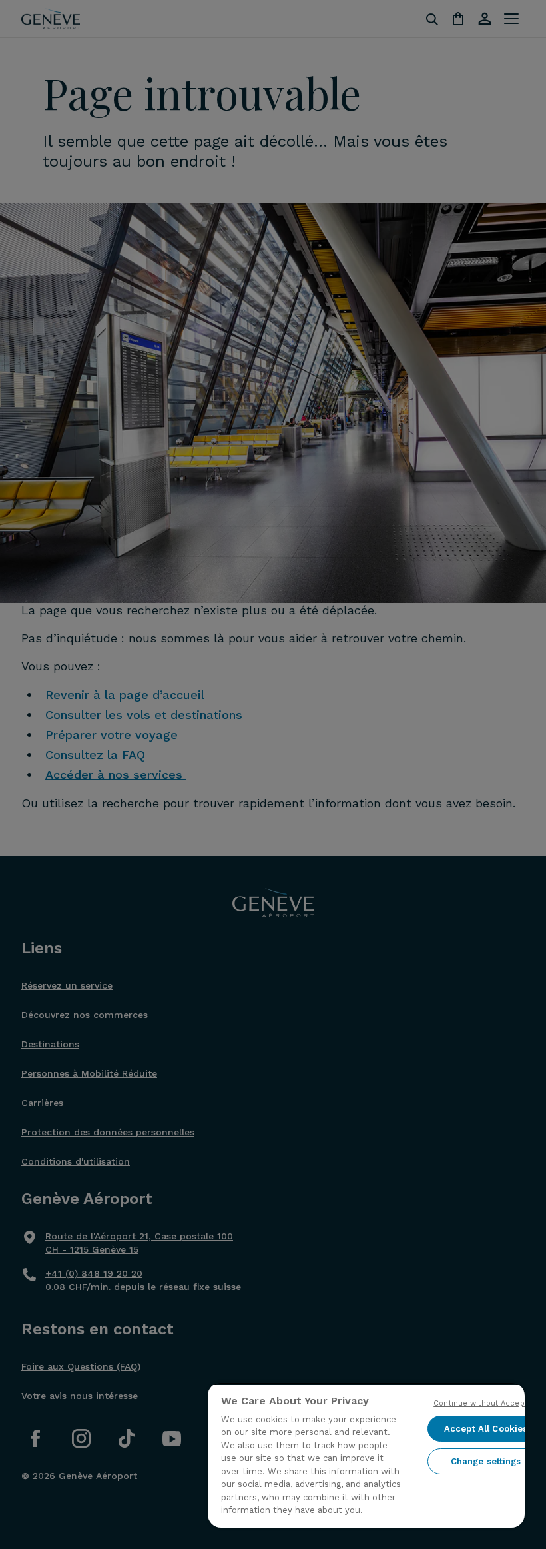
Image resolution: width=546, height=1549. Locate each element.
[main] (366, 1455)
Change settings (486, 1461)
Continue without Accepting (485, 1403)
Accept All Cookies (485, 1429)
